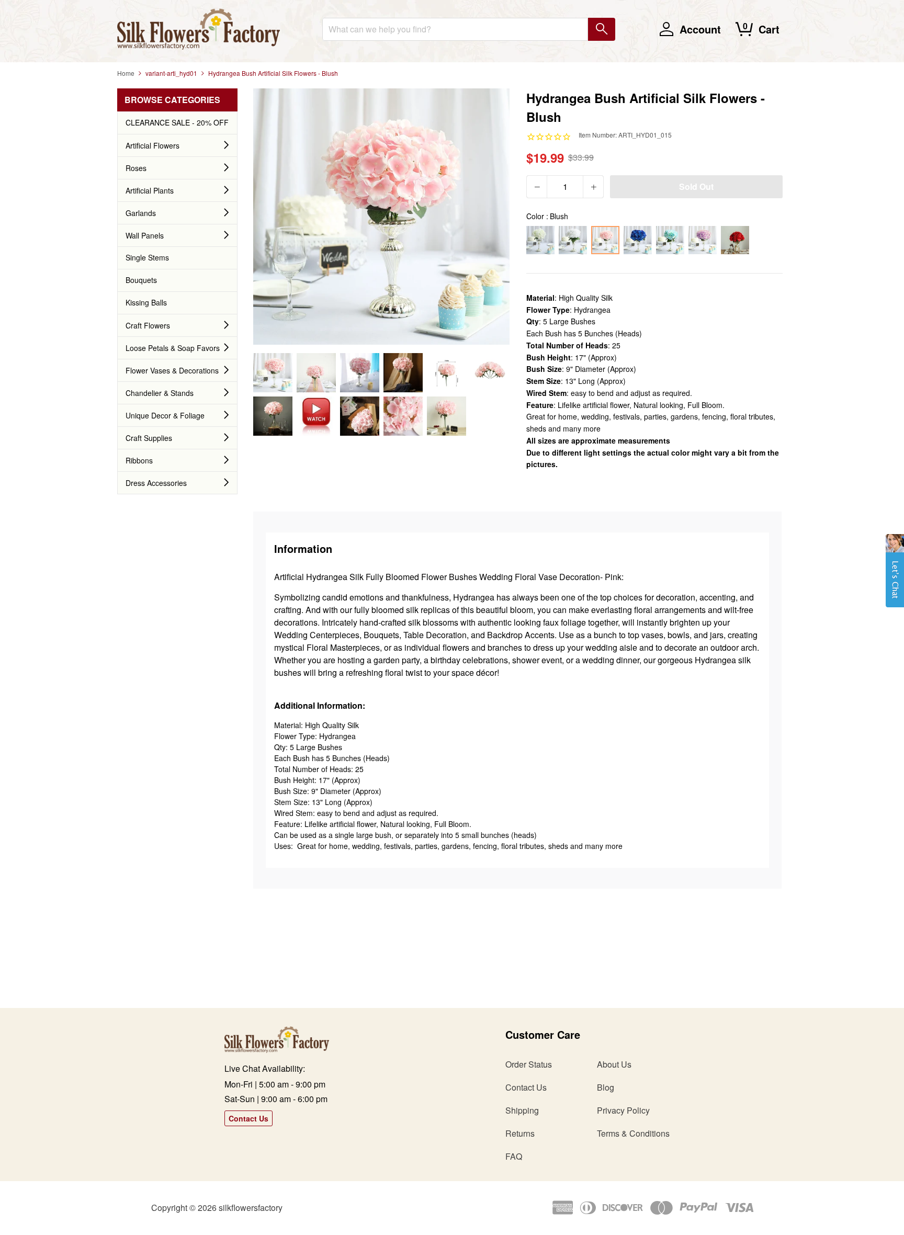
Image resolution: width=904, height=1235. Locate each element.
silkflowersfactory (250, 1208)
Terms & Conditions (633, 1133)
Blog (605, 1087)
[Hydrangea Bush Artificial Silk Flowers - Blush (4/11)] (403, 372)
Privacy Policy (623, 1110)
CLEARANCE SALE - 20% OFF (177, 122)
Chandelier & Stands (160, 393)
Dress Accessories (156, 483)
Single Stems (147, 257)
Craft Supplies (149, 438)
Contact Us (248, 1118)
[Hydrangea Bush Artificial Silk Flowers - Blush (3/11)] (359, 372)
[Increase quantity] (593, 186)
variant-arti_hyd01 (171, 73)
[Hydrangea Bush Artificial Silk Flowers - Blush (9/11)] (359, 416)
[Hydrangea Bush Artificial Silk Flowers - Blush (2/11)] (316, 372)
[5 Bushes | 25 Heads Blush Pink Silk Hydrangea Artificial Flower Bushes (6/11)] (490, 372)
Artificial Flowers (152, 145)
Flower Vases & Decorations (172, 370)
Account (700, 29)
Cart (769, 29)
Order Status (528, 1064)
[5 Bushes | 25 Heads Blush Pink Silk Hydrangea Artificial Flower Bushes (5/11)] (446, 372)
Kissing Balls (146, 302)
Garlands (141, 213)
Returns (520, 1133)
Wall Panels (145, 235)
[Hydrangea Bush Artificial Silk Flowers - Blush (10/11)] (403, 416)
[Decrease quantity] (536, 186)
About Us (614, 1064)
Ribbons (139, 460)
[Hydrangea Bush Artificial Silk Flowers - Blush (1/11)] (272, 372)
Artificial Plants (150, 190)
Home (125, 73)
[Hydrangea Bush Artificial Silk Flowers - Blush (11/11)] (446, 416)
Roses (136, 168)
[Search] (601, 29)
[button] (895, 576)
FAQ (513, 1156)
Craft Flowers (148, 325)
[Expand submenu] (226, 145)
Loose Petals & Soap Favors (173, 348)
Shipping (522, 1110)
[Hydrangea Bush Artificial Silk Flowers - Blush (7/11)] (272, 416)
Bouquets (141, 280)
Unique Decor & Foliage (165, 415)
